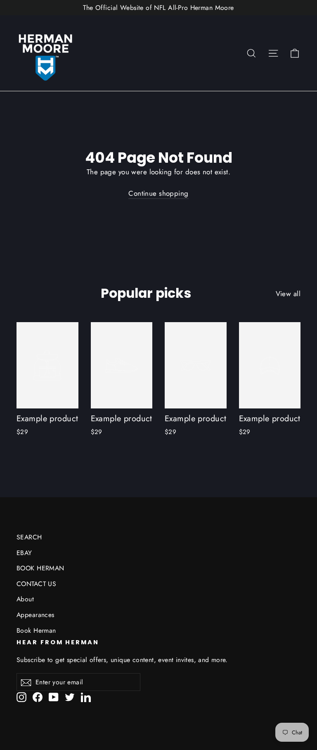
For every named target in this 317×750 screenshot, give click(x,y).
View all (288, 294)
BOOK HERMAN (40, 568)
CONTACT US (36, 584)
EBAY (24, 553)
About (25, 599)
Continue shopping (158, 193)
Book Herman (36, 630)
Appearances (35, 614)
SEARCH (29, 537)
